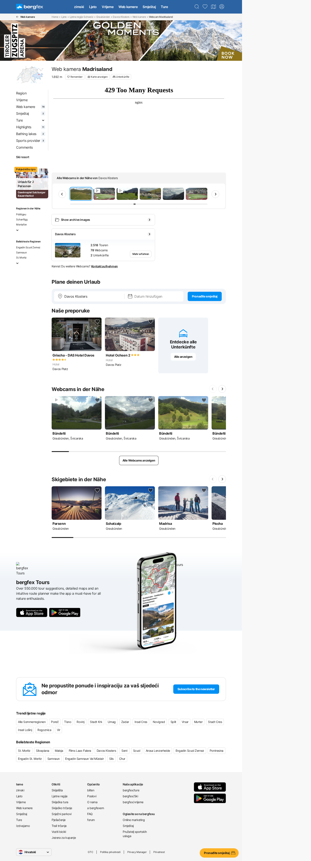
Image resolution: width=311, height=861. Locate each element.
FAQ (90, 814)
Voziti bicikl (59, 831)
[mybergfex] (221, 7)
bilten (90, 790)
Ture (164, 7)
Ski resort (22, 157)
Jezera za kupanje (64, 837)
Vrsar (185, 722)
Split (173, 722)
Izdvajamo (23, 826)
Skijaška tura (60, 802)
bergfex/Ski (130, 796)
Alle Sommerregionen (31, 722)
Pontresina (216, 750)
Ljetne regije (59, 796)
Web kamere (128, 7)
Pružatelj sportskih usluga (135, 834)
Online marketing (134, 820)
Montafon (21, 224)
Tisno (67, 722)
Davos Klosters (121, 16)
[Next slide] (215, 194)
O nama (92, 802)
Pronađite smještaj (204, 296)
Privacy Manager (136, 852)
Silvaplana (42, 750)
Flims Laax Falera (80, 750)
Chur (122, 758)
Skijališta (57, 790)
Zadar (125, 722)
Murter (198, 722)
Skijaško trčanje (62, 808)
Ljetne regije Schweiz (82, 16)
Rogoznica (44, 730)
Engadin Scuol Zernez (28, 247)
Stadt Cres (215, 722)
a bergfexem (95, 808)
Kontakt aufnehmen (104, 266)
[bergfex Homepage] (29, 7)
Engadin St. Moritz (30, 758)
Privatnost (159, 852)
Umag (112, 722)
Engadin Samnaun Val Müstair (84, 758)
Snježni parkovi (62, 814)
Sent (124, 750)
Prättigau (21, 214)
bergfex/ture (131, 790)
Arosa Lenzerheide (158, 750)
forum (91, 820)
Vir (58, 730)
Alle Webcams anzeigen (138, 460)
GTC (90, 852)
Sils (111, 758)
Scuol (136, 750)
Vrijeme (107, 7)
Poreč (55, 722)
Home (55, 16)
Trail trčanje (59, 826)
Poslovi (91, 796)
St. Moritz (21, 257)
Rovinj (80, 722)
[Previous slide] (62, 194)
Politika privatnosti (110, 852)
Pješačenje (59, 820)
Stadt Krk (96, 722)
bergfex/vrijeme (133, 802)
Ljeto (93, 7)
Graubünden (103, 16)
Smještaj (149, 7)
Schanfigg (21, 219)
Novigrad (159, 722)
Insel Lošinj (25, 730)
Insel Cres (141, 722)
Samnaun (21, 252)
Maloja (59, 750)
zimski (79, 7)
